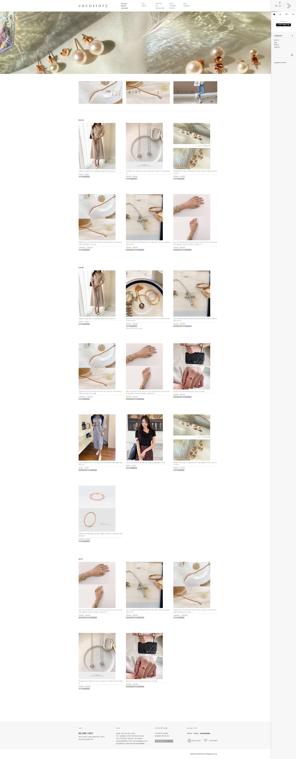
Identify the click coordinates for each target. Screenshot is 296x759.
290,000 (84, 539)
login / (279, 27)
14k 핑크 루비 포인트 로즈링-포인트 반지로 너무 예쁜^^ (189, 391)
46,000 (131, 466)
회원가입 (283, 21)
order (289, 27)
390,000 (179, 395)
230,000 (179, 176)
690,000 (132, 247)
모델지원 (277, 47)
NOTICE (276, 40)
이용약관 (195, 733)
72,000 (84, 174)
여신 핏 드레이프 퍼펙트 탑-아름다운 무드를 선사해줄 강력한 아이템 (145, 462)
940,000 (132, 324)
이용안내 (189, 733)
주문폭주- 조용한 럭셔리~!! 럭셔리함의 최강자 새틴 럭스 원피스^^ (97, 171)
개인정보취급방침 (205, 733)
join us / (284, 27)
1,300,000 (86, 247)
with (280, 63)
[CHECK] (141, 743)
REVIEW (276, 45)
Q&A (275, 42)
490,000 (132, 176)
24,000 (84, 468)
